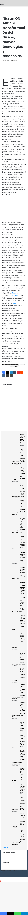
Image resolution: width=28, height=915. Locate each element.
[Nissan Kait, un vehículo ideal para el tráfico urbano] (11, 730)
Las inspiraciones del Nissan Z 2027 (22, 788)
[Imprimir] (11, 375)
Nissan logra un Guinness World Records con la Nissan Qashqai (22, 556)
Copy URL (14, 366)
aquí (14, 303)
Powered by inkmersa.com (7, 871)
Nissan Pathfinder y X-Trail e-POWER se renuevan (22, 439)
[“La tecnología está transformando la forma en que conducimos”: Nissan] (11, 477)
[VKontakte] (3, 375)
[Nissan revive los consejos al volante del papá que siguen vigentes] (11, 823)
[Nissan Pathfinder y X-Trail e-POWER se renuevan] (11, 444)
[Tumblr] (14, 372)
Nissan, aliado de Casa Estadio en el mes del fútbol (22, 740)
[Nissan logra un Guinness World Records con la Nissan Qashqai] (11, 561)
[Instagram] (1, 875)
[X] (7, 372)
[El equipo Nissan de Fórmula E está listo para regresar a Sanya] (11, 778)
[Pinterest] (18, 372)
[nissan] (14, 1)
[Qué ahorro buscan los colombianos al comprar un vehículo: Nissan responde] (11, 643)
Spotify (14, 293)
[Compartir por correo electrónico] (7, 375)
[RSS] (1, 876)
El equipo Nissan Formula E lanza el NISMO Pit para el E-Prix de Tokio (22, 588)
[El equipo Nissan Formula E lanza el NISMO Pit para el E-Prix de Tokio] (11, 592)
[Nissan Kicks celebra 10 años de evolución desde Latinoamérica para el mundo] (11, 493)
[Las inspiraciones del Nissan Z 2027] (11, 794)
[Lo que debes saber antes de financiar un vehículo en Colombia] (11, 678)
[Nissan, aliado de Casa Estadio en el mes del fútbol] (11, 745)
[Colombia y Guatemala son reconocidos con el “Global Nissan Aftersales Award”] (11, 625)
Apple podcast (14, 295)
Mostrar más (5, 847)
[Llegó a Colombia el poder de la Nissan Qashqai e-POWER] (11, 546)
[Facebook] (3, 372)
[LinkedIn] (11, 372)
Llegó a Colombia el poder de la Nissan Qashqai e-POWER (22, 541)
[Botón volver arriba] (0, 881)
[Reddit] (21, 372)
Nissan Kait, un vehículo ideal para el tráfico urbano (22, 725)
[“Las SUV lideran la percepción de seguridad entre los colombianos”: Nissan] (11, 576)
